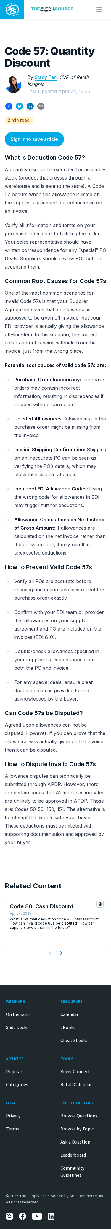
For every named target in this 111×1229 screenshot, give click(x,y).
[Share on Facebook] (9, 106)
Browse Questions (78, 1116)
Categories (17, 1085)
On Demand (18, 1014)
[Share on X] (19, 106)
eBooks (67, 1027)
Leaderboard (73, 1155)
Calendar (69, 1014)
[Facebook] (22, 1216)
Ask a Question (75, 1142)
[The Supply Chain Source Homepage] (53, 9)
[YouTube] (37, 1216)
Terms (12, 1129)
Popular (14, 1071)
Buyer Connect (75, 1071)
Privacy (13, 1116)
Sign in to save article (34, 139)
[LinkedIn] (51, 1216)
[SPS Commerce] (12, 9)
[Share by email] (41, 106)
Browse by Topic (77, 1129)
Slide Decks (17, 1027)
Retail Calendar (76, 1085)
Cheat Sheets (73, 1040)
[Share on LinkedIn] (30, 106)
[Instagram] (9, 1216)
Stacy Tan (46, 77)
